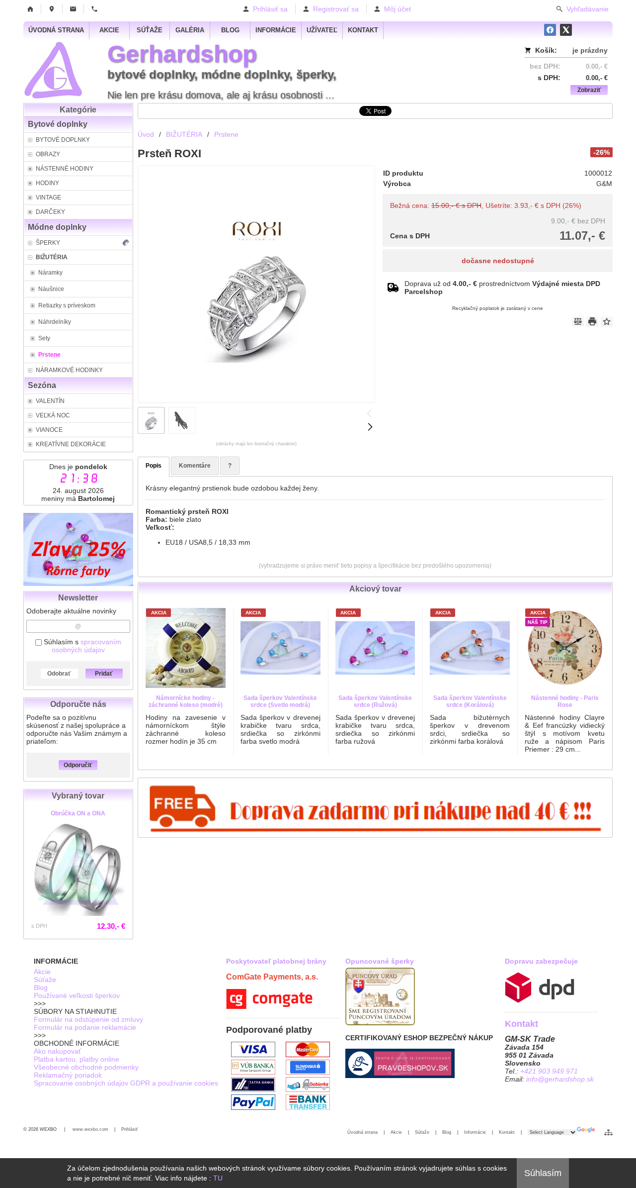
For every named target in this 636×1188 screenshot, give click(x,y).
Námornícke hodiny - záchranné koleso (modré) (186, 701)
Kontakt (507, 1132)
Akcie (42, 972)
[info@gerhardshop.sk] (73, 9)
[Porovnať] (578, 321)
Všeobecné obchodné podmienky (86, 1067)
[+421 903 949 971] (94, 9)
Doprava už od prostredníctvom (502, 288)
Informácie (475, 1132)
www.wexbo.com (90, 1129)
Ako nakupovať (57, 1051)
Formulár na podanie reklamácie (85, 1027)
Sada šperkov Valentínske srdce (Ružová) (375, 701)
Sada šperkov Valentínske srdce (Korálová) (470, 701)
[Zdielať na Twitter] (566, 30)
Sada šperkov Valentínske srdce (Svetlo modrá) (280, 701)
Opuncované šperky (379, 961)
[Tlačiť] (592, 321)
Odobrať (59, 673)
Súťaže (45, 980)
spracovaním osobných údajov (86, 646)
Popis (153, 465)
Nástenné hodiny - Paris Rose (565, 701)
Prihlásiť (129, 1129)
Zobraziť (589, 90)
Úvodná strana (362, 1132)
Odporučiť (78, 765)
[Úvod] (30, 9)
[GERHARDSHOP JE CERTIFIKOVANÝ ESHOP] (400, 1076)
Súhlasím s (81, 646)
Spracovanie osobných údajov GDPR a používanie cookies (126, 1083)
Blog (41, 987)
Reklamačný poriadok (68, 1075)
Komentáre (195, 465)
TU (218, 1178)
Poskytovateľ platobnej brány (276, 961)
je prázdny (590, 50)
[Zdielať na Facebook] (550, 30)
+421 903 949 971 (549, 1071)
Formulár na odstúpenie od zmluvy (88, 1019)
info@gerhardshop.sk (560, 1079)
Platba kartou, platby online (76, 1059)
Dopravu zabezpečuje (541, 961)
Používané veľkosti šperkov (77, 995)
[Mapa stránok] (608, 1132)
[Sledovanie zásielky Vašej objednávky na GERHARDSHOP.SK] (539, 1000)
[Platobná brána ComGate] (269, 1006)
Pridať (104, 673)
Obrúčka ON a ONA (78, 813)
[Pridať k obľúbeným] (607, 321)
